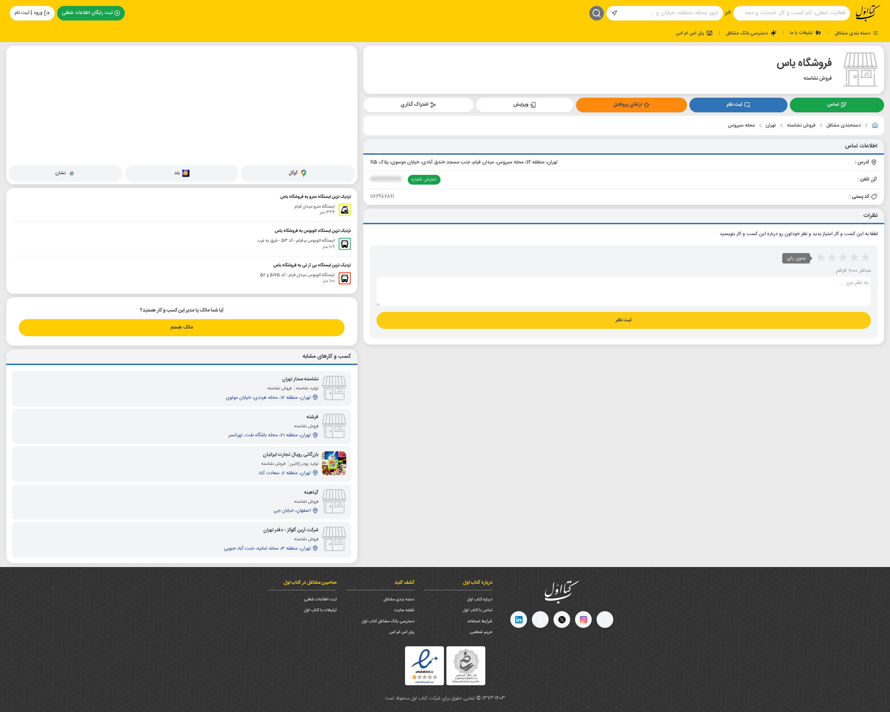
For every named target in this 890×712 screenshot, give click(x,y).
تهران (771, 125)
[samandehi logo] (465, 665)
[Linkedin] (518, 619)
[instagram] (583, 619)
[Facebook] (540, 619)
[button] (122, 94)
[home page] (868, 13)
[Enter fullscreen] (17, 87)
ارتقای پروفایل (627, 104)
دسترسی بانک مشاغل (747, 33)
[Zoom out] (17, 70)
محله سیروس (741, 125)
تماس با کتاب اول (477, 610)
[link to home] (875, 125)
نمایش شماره (424, 179)
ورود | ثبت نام (28, 13)
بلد (177, 173)
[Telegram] (605, 619)
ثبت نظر (734, 104)
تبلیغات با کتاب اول (320, 610)
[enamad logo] (424, 666)
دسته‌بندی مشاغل (843, 125)
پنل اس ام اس (690, 33)
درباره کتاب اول (479, 599)
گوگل (293, 173)
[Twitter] (561, 619)
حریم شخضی (481, 632)
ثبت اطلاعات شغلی (320, 599)
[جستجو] (596, 13)
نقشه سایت (404, 610)
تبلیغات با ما (802, 33)
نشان (60, 173)
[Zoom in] (17, 56)
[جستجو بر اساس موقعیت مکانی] (614, 13)
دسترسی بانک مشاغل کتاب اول (388, 621)
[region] (181, 104)
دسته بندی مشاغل (853, 33)
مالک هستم (181, 327)
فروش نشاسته (801, 125)
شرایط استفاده (480, 621)
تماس (833, 104)
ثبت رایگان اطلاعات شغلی (87, 13)
